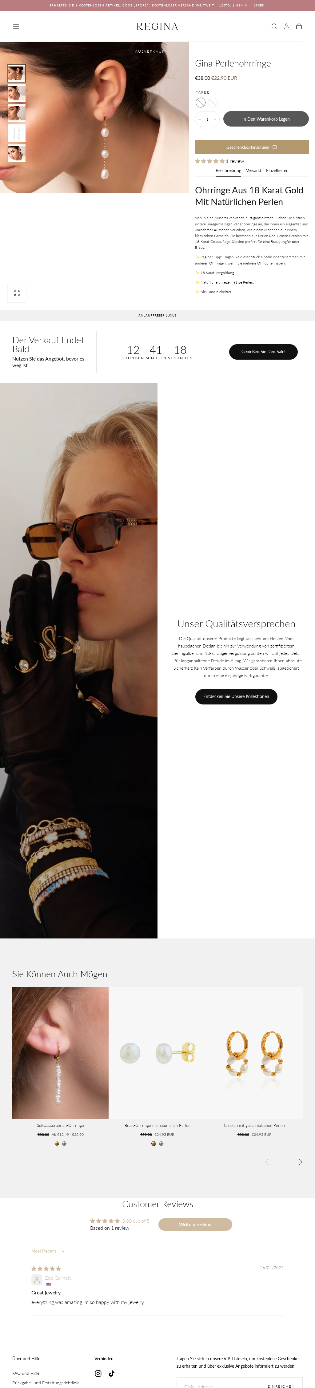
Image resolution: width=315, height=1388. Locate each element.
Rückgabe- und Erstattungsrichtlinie (45, 1382)
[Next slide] (296, 1162)
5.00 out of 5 (136, 1221)
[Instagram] (98, 1373)
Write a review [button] (195, 1224)
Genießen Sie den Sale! (263, 351)
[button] (16, 26)
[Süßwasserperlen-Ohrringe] (60, 1053)
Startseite (17, 51)
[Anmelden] (286, 26)
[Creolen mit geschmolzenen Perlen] (254, 1053)
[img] (46, 1268)
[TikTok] (111, 1373)
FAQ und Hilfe (25, 1373)
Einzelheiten (277, 170)
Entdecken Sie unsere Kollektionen (236, 696)
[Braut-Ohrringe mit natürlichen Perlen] (157, 1053)
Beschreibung (228, 170)
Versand (253, 170)
